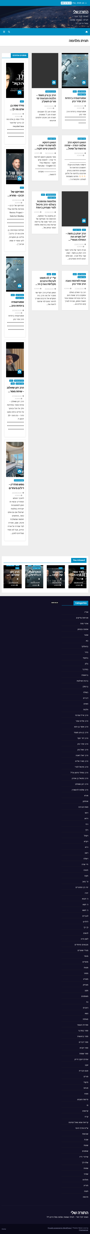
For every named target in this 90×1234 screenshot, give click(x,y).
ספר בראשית (82, 1036)
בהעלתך (84, 646)
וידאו (74, 91)
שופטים (85, 1151)
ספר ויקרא (84, 1048)
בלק (86, 663)
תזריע (86, 1185)
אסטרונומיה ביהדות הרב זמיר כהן (75, 100)
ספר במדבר (83, 1030)
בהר (86, 652)
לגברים (85, 916)
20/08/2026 (17, 493)
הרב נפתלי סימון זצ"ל (79, 772)
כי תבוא (85, 899)
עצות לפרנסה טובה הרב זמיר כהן (76, 282)
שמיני (86, 1174)
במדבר (85, 669)
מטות (86, 967)
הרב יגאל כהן (82, 749)
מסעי (86, 973)
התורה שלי (80, 11)
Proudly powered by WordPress (59, 1228)
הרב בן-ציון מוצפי (50, 91)
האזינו (86, 704)
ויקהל (86, 835)
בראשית (85, 675)
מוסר (12, 383)
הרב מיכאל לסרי (51, 194)
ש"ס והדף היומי (81, 1128)
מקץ (86, 990)
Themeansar (83, 1230)
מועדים (85, 962)
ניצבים (85, 1008)
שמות (86, 1168)
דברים (85, 698)
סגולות (85, 1019)
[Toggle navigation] (4, 32)
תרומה (85, 1197)
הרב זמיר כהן (81, 91)
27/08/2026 (17, 396)
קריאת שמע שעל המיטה (78, 1122)
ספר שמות (83, 1053)
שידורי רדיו (83, 1157)
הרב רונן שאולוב (19, 380)
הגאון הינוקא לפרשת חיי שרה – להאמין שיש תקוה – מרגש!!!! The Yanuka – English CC (45, 150)
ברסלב (85, 686)
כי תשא (85, 910)
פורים (86, 1076)
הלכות (85, 709)
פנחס (86, 1088)
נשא (86, 1013)
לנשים (85, 933)
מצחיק (85, 985)
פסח (86, 1094)
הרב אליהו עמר (82, 721)
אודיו (86, 612)
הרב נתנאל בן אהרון (80, 778)
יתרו (86, 893)
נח (87, 1002)
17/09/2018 (79, 288)
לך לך (86, 927)
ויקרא (86, 841)
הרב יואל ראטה (82, 755)
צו (87, 1105)
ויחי (86, 824)
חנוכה (86, 870)
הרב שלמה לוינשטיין (80, 790)
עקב (86, 1065)
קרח (86, 1116)
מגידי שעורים (81, 94)
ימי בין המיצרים (82, 887)
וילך (86, 830)
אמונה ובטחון (83, 629)
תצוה (86, 1191)
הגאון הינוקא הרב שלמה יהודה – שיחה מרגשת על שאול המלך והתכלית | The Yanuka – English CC (75, 150)
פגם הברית (83, 1071)
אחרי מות (84, 623)
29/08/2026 (79, 106)
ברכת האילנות (82, 681)
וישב (86, 853)
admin (79, 108)
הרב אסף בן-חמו (81, 727)
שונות (48, 274)
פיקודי (85, 1082)
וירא (86, 847)
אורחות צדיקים (82, 618)
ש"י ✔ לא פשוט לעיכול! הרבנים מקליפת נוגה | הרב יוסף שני (46, 282)
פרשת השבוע (82, 1099)
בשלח (85, 692)
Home (4, 1229)
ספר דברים (83, 1042)
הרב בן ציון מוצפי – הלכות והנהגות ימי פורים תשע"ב (46, 98)
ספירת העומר (82, 1025)
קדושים (85, 1111)
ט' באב (85, 881)
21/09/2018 (49, 212)
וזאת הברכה (83, 807)
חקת (86, 876)
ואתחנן (85, 801)
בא (87, 641)
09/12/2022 (79, 153)
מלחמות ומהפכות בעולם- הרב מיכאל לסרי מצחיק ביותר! (46, 204)
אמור (86, 635)
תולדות (85, 1180)
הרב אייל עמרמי (81, 715)
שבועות (85, 1134)
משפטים (84, 996)
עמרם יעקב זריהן (81, 1059)
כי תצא (85, 904)
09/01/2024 (49, 106)
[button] (9, 32)
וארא (86, 795)
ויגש (86, 813)
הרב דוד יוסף (82, 738)
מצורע (85, 979)
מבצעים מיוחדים (19, 480)
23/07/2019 (79, 244)
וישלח (86, 858)
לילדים (85, 921)
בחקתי (85, 658)
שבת (86, 1139)
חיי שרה (85, 864)
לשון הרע (84, 939)
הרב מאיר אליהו (81, 761)
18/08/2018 (49, 289)
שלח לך (85, 1162)
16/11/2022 (49, 153)
